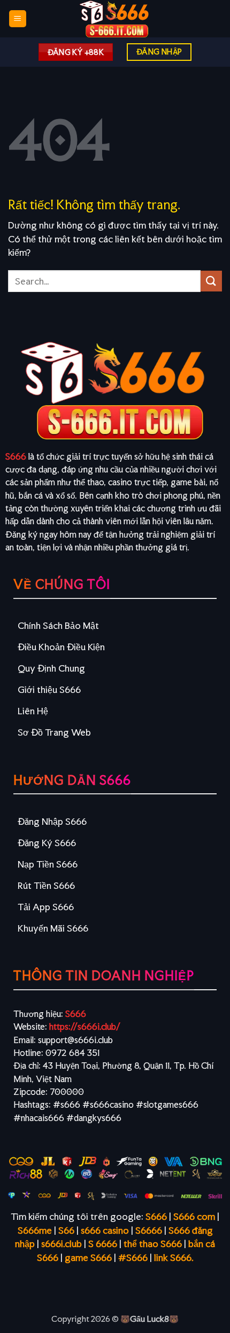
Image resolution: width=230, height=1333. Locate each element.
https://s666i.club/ (84, 1026)
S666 (15, 456)
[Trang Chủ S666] (115, 18)
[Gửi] (211, 281)
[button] (17, 19)
